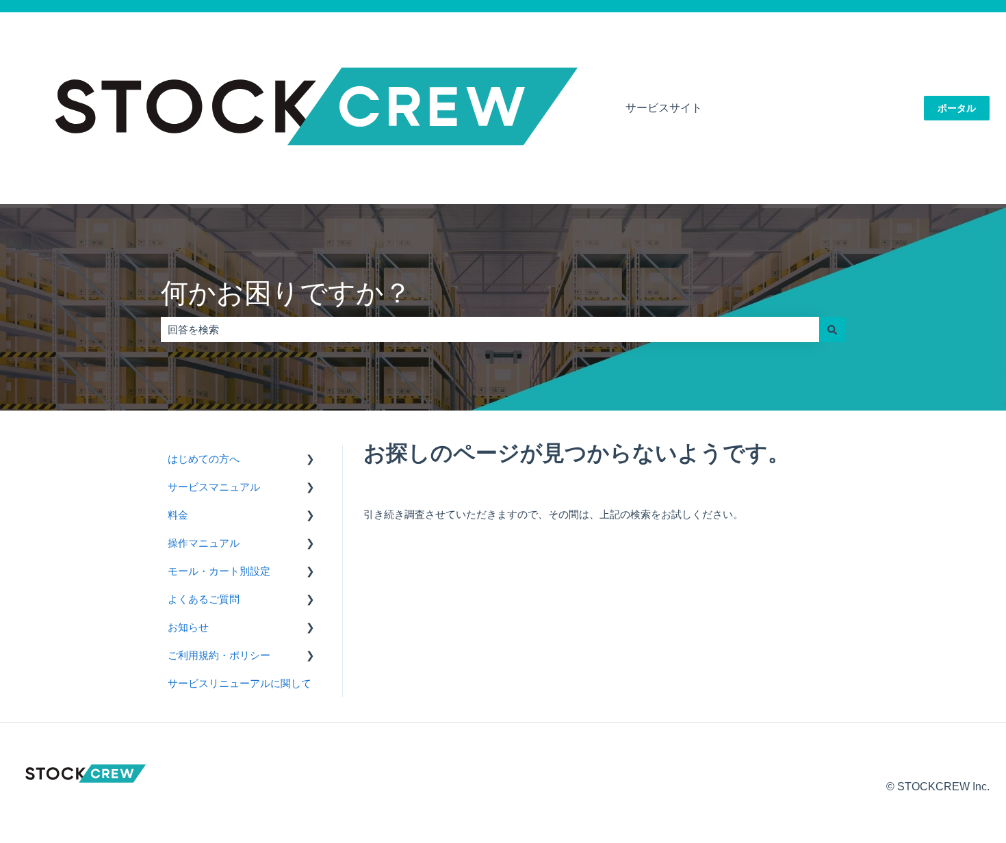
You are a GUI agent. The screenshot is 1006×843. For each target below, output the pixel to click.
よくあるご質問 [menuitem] (204, 599)
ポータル (957, 108)
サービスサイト (663, 108)
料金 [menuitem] (178, 515)
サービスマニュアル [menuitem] (214, 487)
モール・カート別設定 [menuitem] (219, 571)
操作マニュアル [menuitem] (204, 543)
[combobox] (490, 329)
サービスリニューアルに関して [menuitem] (239, 683)
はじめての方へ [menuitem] (204, 459)
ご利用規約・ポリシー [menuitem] (219, 655)
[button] (311, 460)
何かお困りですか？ (286, 293)
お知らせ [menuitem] (188, 627)
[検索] (832, 329)
